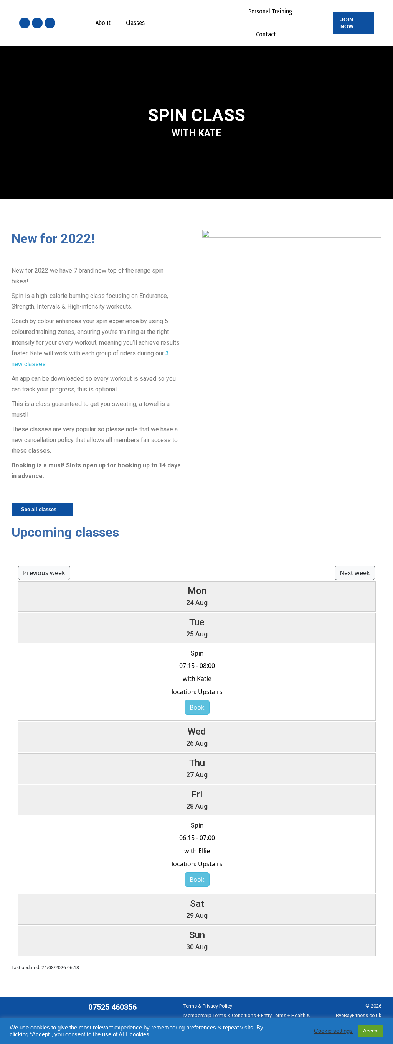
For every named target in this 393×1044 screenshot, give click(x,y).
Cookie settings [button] (333, 1031)
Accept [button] (371, 1031)
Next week (355, 573)
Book (197, 707)
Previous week (44, 573)
